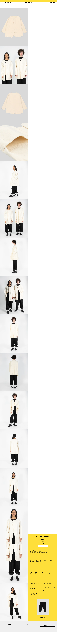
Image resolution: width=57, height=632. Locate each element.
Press (9, 625)
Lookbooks (9, 2)
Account (51, 2)
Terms (28, 623)
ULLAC (28, 3)
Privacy (28, 624)
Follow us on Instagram (28, 625)
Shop (2, 2)
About (5, 2)
